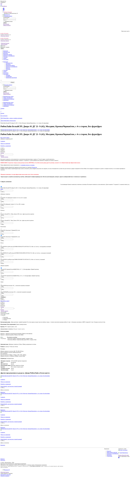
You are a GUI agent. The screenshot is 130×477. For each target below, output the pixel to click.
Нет (1, 3)
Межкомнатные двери (8, 96)
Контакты (5, 53)
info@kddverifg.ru (124, 452)
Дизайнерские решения (8, 98)
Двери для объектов (7, 97)
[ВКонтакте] (3, 8)
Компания (5, 50)
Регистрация (6, 24)
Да (1, 4)
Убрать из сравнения (5, 143)
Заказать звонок (4, 156)
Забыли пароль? (7, 25)
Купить (2, 155)
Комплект (3, 392)
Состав (2, 153)
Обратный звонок (5, 35)
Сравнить (3, 141)
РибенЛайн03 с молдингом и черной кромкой (11, 439)
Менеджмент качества (112, 452)
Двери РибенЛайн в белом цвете (8, 120)
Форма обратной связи (123, 455)
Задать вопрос (4, 44)
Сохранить (3, 297)
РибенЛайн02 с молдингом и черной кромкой (11, 386)
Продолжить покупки (6, 474)
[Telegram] (3, 9)
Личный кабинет (8, 16)
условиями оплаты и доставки (27, 165)
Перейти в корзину (5, 475)
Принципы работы (7, 54)
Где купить (5, 59)
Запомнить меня (8, 21)
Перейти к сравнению (6, 145)
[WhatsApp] (3, 10)
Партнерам (109, 456)
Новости (109, 451)
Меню (2, 48)
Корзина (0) (7, 14)
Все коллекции (4, 115)
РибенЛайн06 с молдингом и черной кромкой (11, 404)
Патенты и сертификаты (9, 55)
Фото (2, 189)
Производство (6, 52)
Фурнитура (34, 167)
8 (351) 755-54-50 (123, 450)
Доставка (5, 57)
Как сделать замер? (5, 137)
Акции (4, 58)
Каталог (2, 113)
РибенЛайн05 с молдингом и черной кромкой (11, 421)
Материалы (6, 100)
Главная (2, 108)
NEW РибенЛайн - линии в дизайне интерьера (11, 118)
